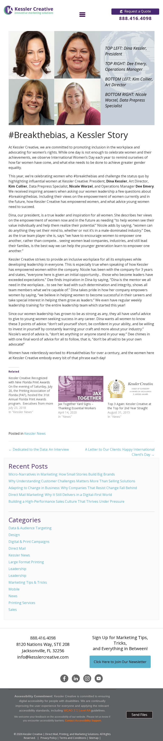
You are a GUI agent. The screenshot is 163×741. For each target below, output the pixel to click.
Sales (12, 609)
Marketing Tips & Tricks (27, 582)
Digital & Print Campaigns (28, 541)
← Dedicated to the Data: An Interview (38, 449)
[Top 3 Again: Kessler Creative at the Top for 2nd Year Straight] (130, 389)
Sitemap (94, 738)
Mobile (14, 589)
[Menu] (82, 14)
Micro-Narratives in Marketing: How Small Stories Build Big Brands (61, 474)
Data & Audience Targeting (30, 528)
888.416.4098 (135, 18)
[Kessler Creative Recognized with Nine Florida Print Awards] (33, 395)
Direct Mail (17, 548)
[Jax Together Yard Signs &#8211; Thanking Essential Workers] (81, 389)
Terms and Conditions (72, 738)
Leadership (17, 568)
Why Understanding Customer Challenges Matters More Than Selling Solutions (71, 481)
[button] (135, 11)
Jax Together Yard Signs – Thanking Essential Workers (77, 406)
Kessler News (35, 433)
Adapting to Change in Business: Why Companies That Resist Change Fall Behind (72, 488)
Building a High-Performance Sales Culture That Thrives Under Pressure (66, 501)
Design (14, 534)
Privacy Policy (49, 738)
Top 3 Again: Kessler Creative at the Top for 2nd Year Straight (129, 406)
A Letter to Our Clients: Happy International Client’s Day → (120, 452)
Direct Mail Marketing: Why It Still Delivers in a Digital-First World (60, 494)
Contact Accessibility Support (83, 720)
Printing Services (21, 602)
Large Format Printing (26, 562)
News (12, 596)
